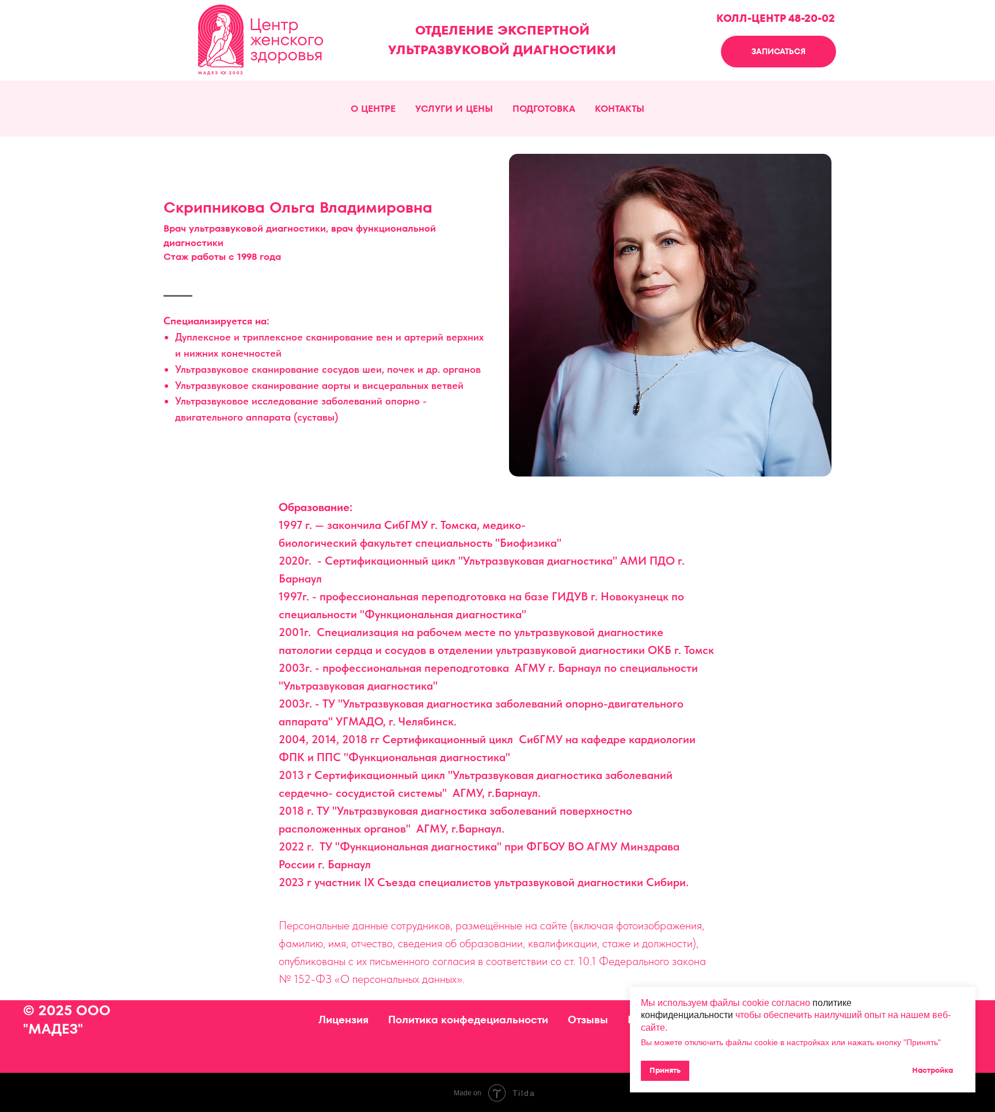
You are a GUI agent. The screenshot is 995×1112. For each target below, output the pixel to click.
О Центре (373, 108)
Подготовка (543, 108)
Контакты (619, 108)
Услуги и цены (454, 108)
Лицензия (343, 1019)
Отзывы (588, 1019)
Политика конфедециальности (468, 1019)
